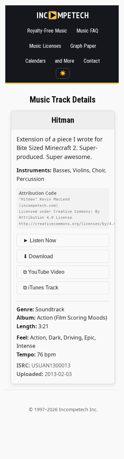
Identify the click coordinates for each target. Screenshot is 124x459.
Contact (92, 61)
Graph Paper (83, 46)
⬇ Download (38, 256)
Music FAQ (87, 31)
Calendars (35, 61)
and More (64, 61)
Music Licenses (45, 46)
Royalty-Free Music (47, 31)
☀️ (63, 73)
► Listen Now (39, 240)
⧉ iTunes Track (40, 287)
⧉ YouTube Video (43, 272)
